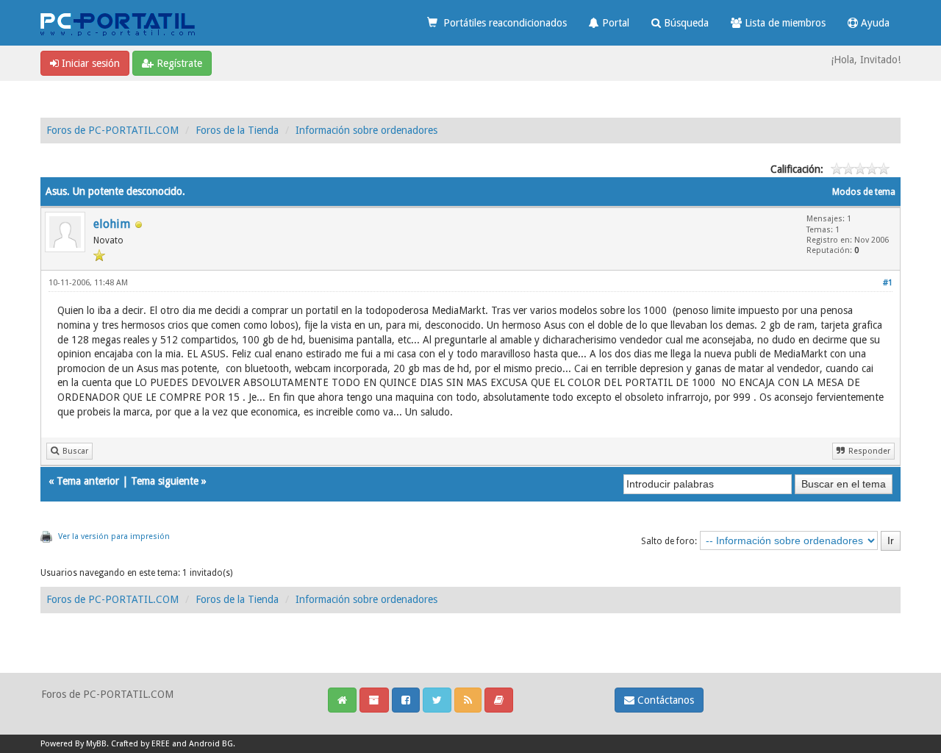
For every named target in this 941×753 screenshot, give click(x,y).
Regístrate (178, 63)
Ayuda (874, 23)
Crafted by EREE (140, 744)
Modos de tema (863, 192)
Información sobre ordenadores (366, 130)
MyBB (96, 744)
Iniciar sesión (89, 63)
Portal (614, 23)
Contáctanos (664, 700)
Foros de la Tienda (237, 130)
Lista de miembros (784, 23)
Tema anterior (88, 481)
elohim (111, 224)
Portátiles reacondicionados (502, 23)
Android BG (211, 744)
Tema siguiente (164, 481)
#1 (887, 283)
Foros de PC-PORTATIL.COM (112, 130)
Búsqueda (685, 23)
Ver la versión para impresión (114, 536)
